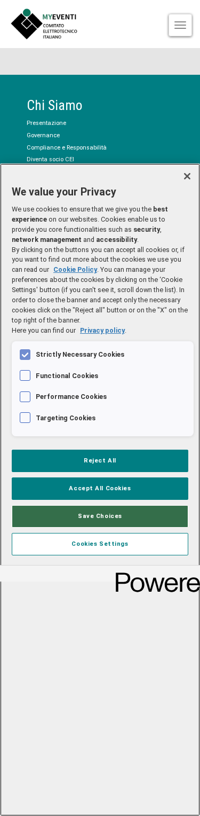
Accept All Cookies (100, 488)
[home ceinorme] (100, 24)
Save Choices (100, 516)
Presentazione (46, 123)
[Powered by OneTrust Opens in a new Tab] (154, 575)
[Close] (187, 176)
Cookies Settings (99, 543)
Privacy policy (102, 330)
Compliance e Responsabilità (67, 147)
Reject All (100, 460)
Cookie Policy (75, 269)
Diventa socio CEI (50, 159)
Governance (43, 135)
